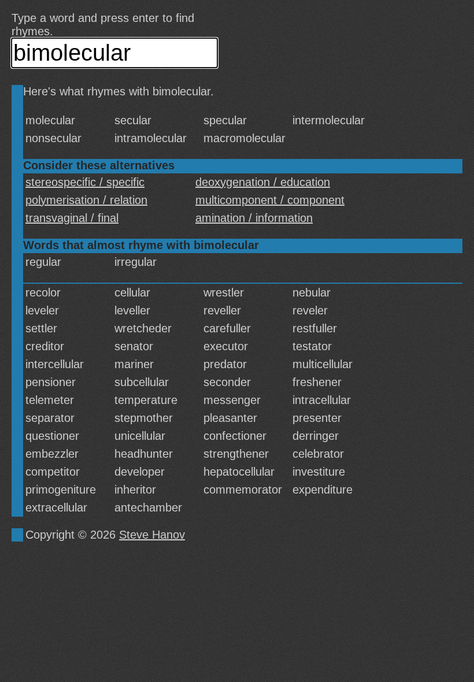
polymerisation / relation (86, 200)
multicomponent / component (270, 200)
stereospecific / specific (85, 182)
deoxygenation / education (262, 182)
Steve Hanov (152, 534)
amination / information (254, 218)
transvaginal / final (71, 218)
